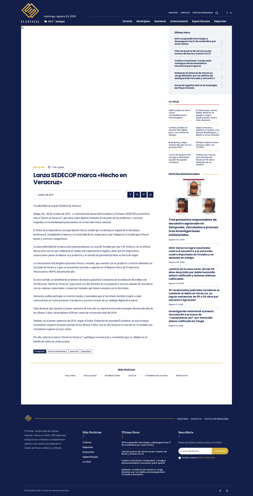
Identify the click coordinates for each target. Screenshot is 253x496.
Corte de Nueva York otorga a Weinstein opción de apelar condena (180, 158)
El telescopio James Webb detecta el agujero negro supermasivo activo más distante (206, 115)
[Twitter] (231, 13)
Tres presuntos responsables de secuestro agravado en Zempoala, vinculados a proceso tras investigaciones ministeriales (193, 227)
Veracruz (86, 351)
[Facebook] (227, 13)
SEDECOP (74, 351)
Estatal (39, 167)
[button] (216, 12)
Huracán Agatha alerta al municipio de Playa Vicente (196, 86)
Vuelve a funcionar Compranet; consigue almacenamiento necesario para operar (193, 63)
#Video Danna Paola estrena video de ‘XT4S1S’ (207, 145)
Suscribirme (220, 451)
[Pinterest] (144, 195)
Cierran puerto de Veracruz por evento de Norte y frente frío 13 (193, 52)
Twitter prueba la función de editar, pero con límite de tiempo (178, 131)
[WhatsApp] (150, 195)
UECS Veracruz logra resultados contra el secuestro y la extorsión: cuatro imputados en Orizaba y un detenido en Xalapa (191, 252)
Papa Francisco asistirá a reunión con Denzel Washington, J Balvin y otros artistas (207, 131)
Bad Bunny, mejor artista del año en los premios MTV (180, 145)
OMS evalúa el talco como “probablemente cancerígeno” (179, 114)
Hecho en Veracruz (57, 351)
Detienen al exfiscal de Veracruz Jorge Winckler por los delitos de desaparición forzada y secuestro (195, 75)
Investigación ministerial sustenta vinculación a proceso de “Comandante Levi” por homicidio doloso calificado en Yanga (191, 316)
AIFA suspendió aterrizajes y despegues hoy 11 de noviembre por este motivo (195, 41)
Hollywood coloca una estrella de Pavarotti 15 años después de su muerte (206, 159)
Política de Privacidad (206, 458)
